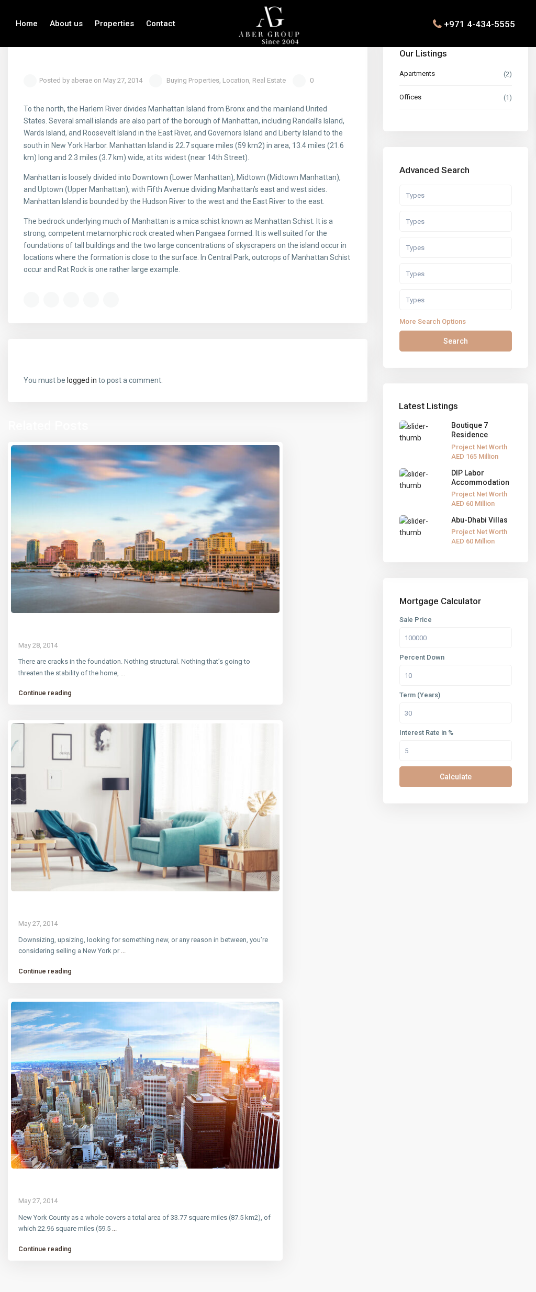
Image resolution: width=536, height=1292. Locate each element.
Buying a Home (54, 630)
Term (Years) (419, 695)
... (122, 673)
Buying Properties (192, 80)
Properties (114, 23)
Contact (160, 23)
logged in (82, 380)
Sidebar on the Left (63, 1186)
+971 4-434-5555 (479, 23)
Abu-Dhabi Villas (479, 520)
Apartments (417, 73)
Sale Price (415, 620)
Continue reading (45, 693)
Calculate (456, 777)
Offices (410, 97)
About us (66, 23)
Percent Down (421, 657)
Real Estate (269, 80)
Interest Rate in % (426, 732)
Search (455, 341)
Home (27, 23)
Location (235, 80)
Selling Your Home (61, 908)
